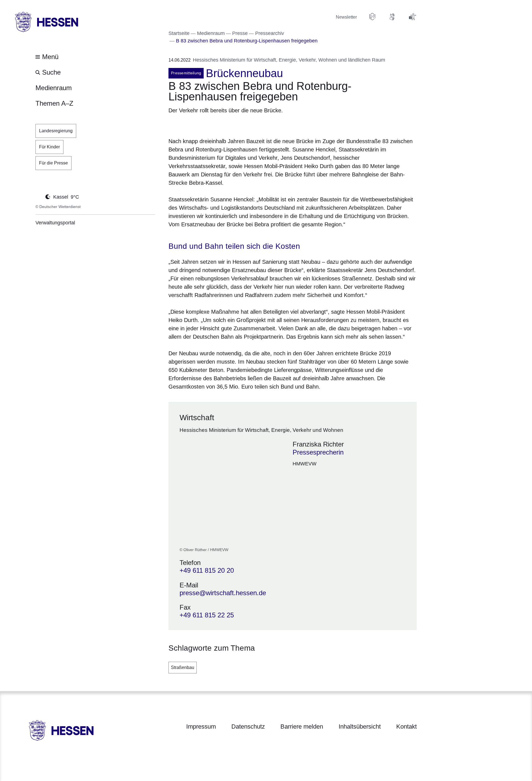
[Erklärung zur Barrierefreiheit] (412, 16)
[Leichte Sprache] (372, 16)
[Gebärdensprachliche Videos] (392, 16)
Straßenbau (182, 667)
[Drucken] (216, 124)
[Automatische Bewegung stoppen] (38, 196)
